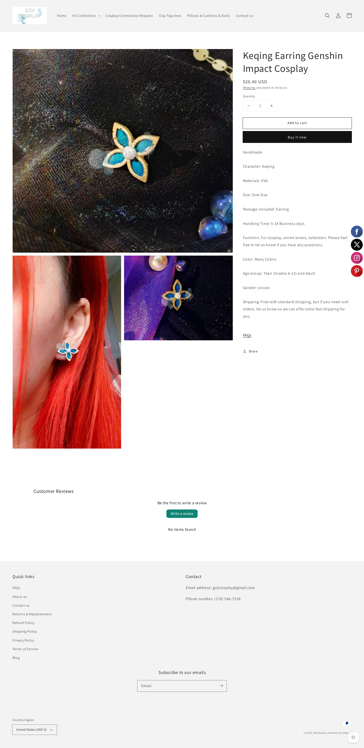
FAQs (247, 335)
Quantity (249, 96)
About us (19, 596)
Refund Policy (23, 622)
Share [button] (253, 351)
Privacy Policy (23, 640)
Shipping (249, 87)
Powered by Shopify (340, 732)
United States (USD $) (31, 729)
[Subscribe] (221, 685)
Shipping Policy (24, 631)
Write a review (182, 513)
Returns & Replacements (32, 614)
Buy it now (297, 136)
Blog (16, 657)
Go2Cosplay (320, 732)
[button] (86, 15)
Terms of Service (25, 649)
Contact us (21, 605)
